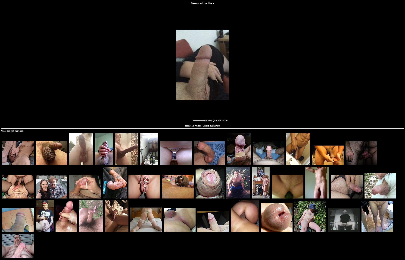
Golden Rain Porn (211, 126)
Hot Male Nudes (193, 126)
